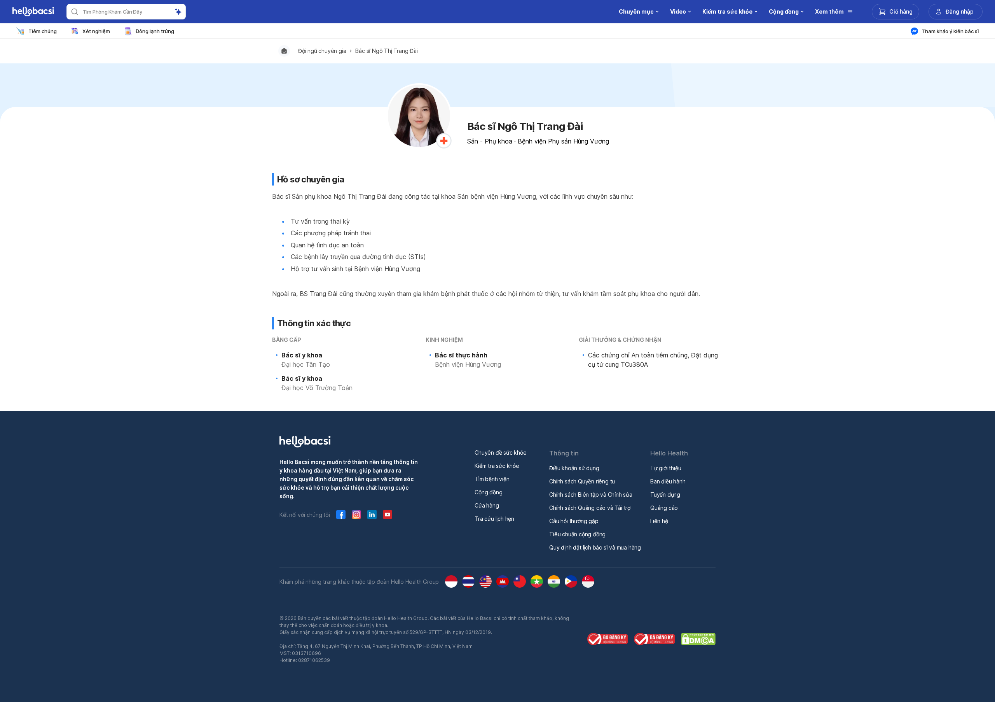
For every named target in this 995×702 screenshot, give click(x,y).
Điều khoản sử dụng (574, 468)
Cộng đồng (488, 492)
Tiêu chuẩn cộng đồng (577, 534)
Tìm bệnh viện (492, 479)
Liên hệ (659, 521)
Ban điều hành (667, 481)
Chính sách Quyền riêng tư (582, 481)
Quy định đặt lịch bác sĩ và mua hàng (595, 547)
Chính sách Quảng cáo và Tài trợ (589, 507)
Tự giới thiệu (665, 468)
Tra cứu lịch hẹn (494, 518)
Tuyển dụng (665, 494)
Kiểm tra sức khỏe (497, 465)
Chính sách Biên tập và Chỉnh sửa (590, 494)
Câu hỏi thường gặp (573, 521)
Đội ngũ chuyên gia (322, 51)
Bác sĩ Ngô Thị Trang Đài (386, 51)
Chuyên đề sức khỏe (500, 452)
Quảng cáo (664, 507)
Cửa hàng (487, 505)
